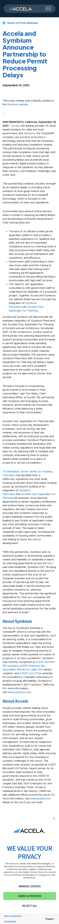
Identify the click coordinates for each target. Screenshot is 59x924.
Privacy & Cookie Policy (13, 916)
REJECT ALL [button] (29, 906)
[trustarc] (50, 918)
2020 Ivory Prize (31, 673)
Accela (15, 125)
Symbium (29, 133)
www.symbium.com (19, 692)
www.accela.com (40, 798)
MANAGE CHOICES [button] (30, 886)
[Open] (48, 9)
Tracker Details (10, 921)
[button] (54, 818)
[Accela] (20, 9)
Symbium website (17, 104)
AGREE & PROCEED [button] (29, 896)
